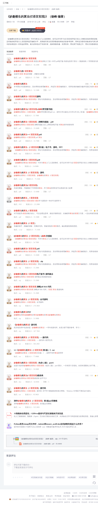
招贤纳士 (40, 496)
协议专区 (66, 496)
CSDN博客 (93, 493)
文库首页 (10, 9)
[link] (10, 9)
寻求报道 (58, 496)
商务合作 (49, 496)
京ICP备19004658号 (39, 499)
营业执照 (84, 502)
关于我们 (32, 496)
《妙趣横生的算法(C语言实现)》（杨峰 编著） (36, 16)
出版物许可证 (75, 502)
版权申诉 (67, 502)
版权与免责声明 (58, 502)
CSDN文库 (83, 493)
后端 (17, 9)
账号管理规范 (47, 502)
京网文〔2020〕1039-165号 (56, 499)
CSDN (75, 493)
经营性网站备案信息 (73, 499)
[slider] (17, 477)
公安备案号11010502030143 (21, 499)
